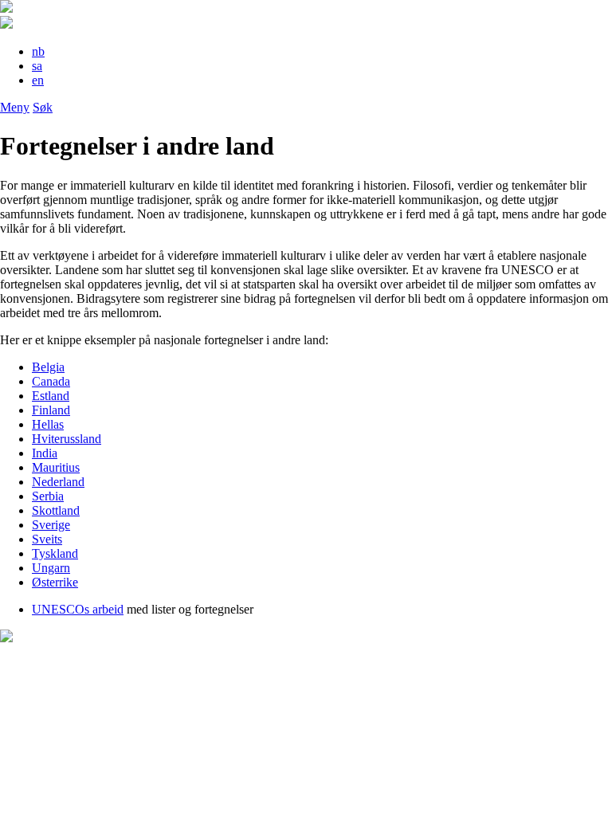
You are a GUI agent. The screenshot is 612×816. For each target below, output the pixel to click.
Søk (43, 107)
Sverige (51, 525)
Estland (50, 395)
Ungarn (51, 568)
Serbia (48, 496)
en (38, 80)
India (44, 453)
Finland (51, 410)
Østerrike (55, 582)
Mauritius (56, 467)
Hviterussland (66, 438)
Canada (51, 381)
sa (37, 66)
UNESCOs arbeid (78, 609)
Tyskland (55, 553)
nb (38, 51)
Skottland (56, 510)
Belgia (48, 367)
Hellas (48, 424)
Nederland (58, 481)
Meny (14, 107)
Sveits (47, 539)
